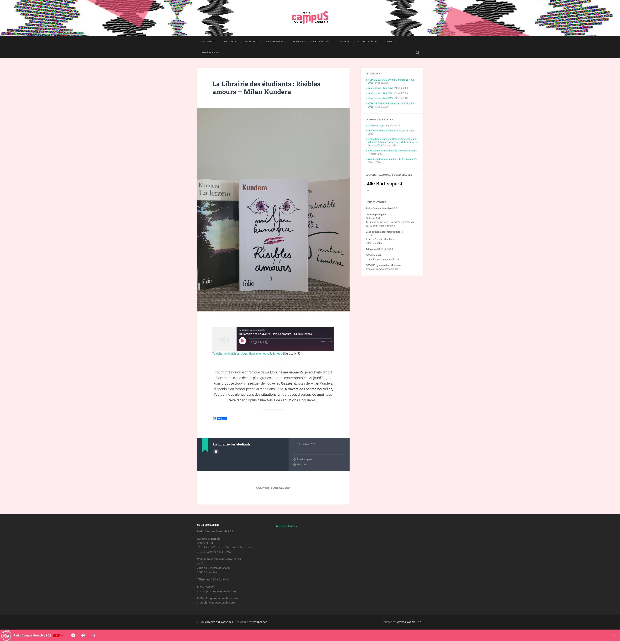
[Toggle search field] (417, 52)
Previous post (304, 459)
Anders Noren (405, 622)
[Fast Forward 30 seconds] (267, 342)
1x (261, 342)
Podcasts (230, 41)
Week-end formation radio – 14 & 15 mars (390, 159)
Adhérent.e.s (210, 52)
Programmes (275, 41)
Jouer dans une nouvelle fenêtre (261, 353)
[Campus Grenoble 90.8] (310, 18)
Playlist (251, 41)
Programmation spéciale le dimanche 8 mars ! (393, 150)
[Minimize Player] (614, 635)
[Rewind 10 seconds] (255, 342)
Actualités (366, 41)
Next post (302, 464)
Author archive (216, 452)
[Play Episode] (242, 340)
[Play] (73, 635)
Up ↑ (420, 622)
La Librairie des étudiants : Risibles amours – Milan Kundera (266, 87)
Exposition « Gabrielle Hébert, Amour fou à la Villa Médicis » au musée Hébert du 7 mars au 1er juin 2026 (392, 142)
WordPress (260, 622)
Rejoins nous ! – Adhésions (311, 41)
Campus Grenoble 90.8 (219, 622)
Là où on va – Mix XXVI (380, 88)
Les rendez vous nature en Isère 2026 (388, 130)
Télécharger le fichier (225, 353)
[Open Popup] (93, 635)
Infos (342, 41)
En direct (208, 41)
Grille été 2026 (375, 125)
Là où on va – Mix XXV (380, 93)
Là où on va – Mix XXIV (380, 98)
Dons (389, 41)
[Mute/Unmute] (250, 342)
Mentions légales (286, 526)
